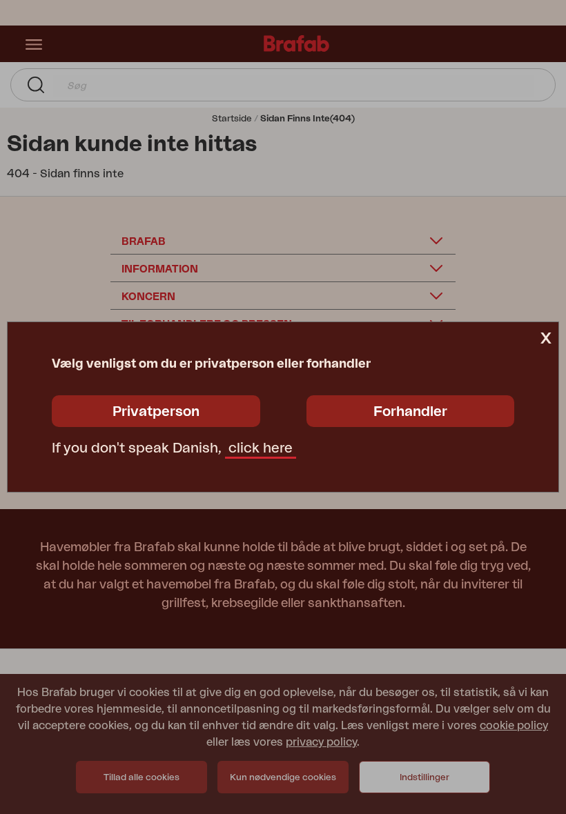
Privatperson (156, 412)
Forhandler (410, 412)
